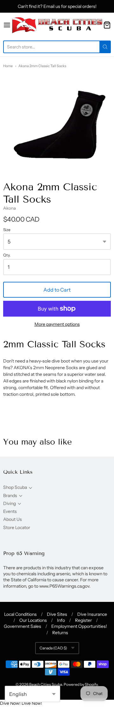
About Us (12, 519)
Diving (9, 503)
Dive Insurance (92, 614)
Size (6, 230)
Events (10, 511)
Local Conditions (20, 614)
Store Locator (16, 527)
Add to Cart (57, 290)
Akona (9, 208)
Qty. (6, 255)
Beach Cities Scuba (45, 684)
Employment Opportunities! (79, 626)
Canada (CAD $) (53, 648)
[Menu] (7, 25)
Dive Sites (57, 614)
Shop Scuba (15, 487)
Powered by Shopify (81, 684)
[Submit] (105, 47)
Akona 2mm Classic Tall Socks (42, 66)
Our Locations (33, 620)
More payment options (57, 324)
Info (61, 620)
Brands (10, 495)
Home (8, 66)
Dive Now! (10, 703)
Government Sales (22, 626)
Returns (60, 632)
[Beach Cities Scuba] (57, 25)
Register (83, 620)
